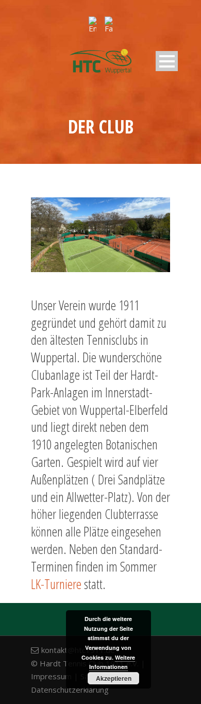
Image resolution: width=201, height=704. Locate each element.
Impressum (51, 676)
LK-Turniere (56, 584)
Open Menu (167, 61)
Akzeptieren (113, 678)
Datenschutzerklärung (70, 689)
